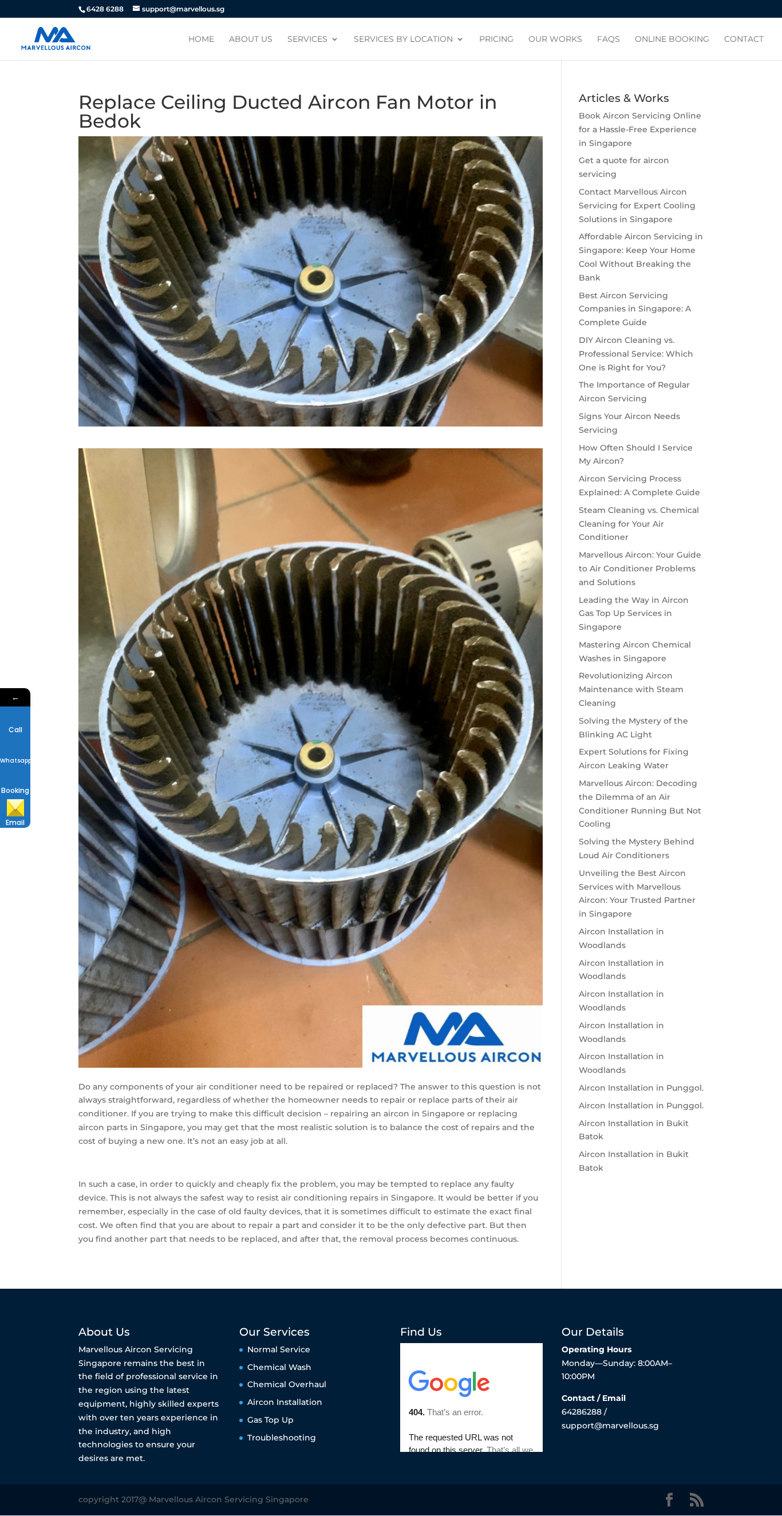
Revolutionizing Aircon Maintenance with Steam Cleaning (631, 689)
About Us (250, 39)
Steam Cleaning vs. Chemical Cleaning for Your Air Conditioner (639, 524)
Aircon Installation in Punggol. (641, 1088)
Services (307, 39)
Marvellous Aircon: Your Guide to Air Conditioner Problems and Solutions (640, 568)
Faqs (608, 39)
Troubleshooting (281, 1437)
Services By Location (403, 39)
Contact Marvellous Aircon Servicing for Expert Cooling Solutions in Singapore (637, 205)
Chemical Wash (279, 1367)
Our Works (555, 39)
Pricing (496, 39)
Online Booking (672, 39)
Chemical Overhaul (286, 1384)
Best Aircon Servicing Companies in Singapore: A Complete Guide (635, 309)
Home (201, 39)
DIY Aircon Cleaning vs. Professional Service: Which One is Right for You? (636, 354)
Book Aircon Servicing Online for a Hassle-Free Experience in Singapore (640, 129)
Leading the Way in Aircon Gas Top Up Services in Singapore (634, 614)
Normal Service (278, 1349)
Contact (744, 39)
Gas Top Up (270, 1420)
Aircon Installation (284, 1402)
